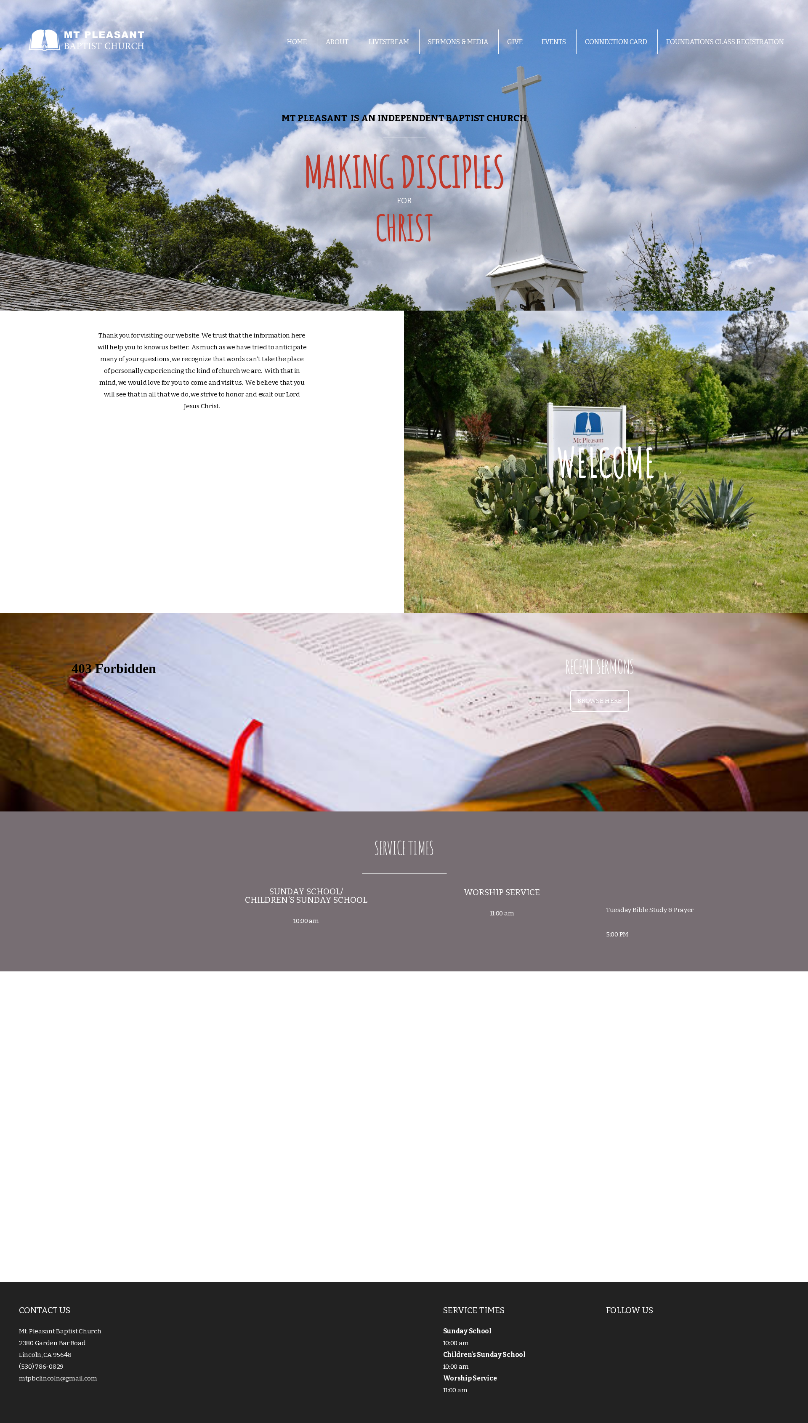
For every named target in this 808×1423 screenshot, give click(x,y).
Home (297, 42)
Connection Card (616, 42)
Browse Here (599, 701)
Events (554, 42)
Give (515, 42)
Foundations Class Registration (725, 42)
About (338, 42)
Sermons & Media (458, 42)
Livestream (389, 42)
